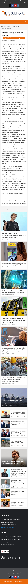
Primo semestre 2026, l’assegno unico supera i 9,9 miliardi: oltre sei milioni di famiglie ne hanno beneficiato (13, 350)
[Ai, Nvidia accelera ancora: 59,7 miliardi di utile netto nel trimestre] (14, 279)
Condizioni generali (6, 2)
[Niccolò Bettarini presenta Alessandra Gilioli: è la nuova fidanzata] (5, 503)
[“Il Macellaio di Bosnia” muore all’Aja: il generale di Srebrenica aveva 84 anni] (5, 414)
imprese (4, 194)
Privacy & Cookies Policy (21, 2)
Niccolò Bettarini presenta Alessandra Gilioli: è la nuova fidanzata (17, 502)
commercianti (14, 193)
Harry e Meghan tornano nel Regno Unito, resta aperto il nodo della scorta (18, 493)
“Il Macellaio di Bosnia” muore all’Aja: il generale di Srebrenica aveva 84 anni (18, 413)
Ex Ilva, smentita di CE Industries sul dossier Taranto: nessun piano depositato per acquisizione (13, 379)
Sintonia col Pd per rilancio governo (10, 199)
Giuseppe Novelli (6, 324)
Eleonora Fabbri (6, 405)
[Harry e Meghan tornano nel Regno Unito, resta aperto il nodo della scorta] (5, 493)
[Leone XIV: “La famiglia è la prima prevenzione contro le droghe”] (5, 483)
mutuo (12, 194)
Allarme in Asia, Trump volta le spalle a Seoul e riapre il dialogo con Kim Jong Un (18, 423)
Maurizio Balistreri (15, 426)
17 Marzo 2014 (12, 40)
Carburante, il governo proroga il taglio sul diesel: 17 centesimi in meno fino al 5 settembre (13, 320)
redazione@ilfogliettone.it (7, 527)
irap (7, 194)
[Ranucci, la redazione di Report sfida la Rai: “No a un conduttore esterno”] (14, 458)
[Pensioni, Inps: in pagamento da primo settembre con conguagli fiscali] (14, 251)
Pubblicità (21, 0)
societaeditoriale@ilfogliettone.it (9, 544)
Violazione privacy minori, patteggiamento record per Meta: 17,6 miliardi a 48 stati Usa (13, 235)
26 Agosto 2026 (11, 294)
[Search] (25, 22)
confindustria (20, 193)
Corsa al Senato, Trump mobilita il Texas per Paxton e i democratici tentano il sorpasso (18, 432)
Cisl (9, 193)
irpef (9, 194)
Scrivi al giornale (14, 0)
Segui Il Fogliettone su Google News (14, 38)
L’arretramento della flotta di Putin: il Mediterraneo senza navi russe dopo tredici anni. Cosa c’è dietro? (14, 402)
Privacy (13, 2)
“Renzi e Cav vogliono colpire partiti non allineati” (14, 202)
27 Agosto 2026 (11, 239)
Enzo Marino (14, 445)
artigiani (6, 193)
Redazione (7, 0)
